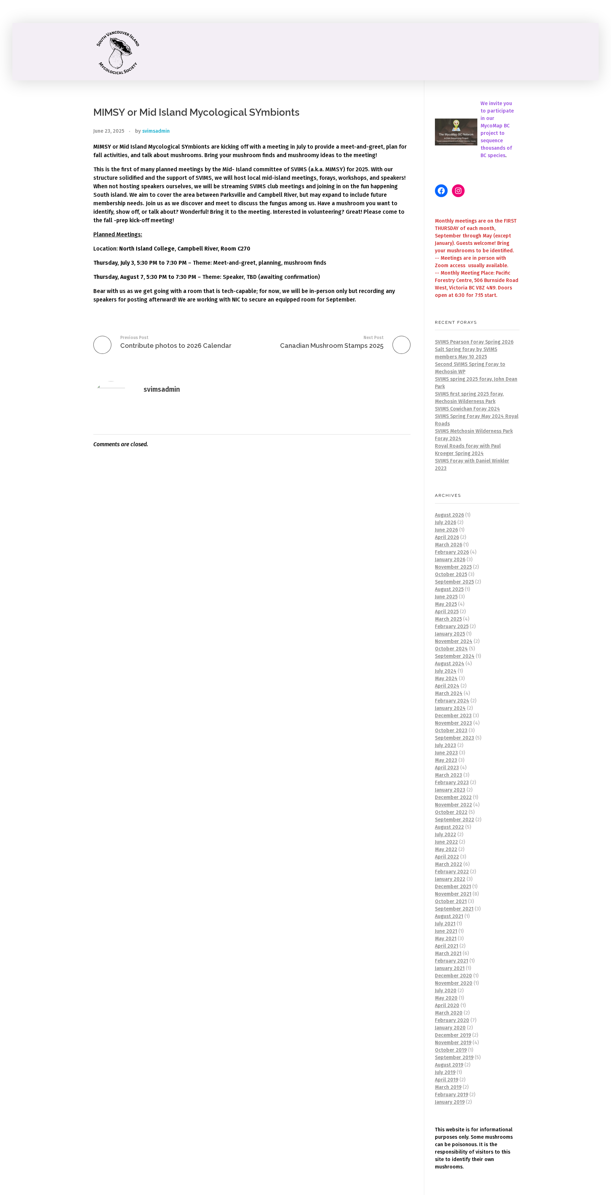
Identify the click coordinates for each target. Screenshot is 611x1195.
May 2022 (446, 849)
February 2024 (452, 701)
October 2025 (451, 574)
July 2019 (445, 1072)
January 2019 (450, 1102)
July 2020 (445, 991)
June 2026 (446, 530)
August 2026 (449, 515)
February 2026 (452, 552)
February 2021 (451, 961)
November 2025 (453, 567)
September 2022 (454, 820)
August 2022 (449, 827)
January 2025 (450, 634)
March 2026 (448, 545)
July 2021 (445, 924)
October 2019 (451, 1050)
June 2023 (446, 753)
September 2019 (454, 1058)
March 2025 (448, 619)
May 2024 (446, 679)
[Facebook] (441, 190)
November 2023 (453, 723)
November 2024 (453, 641)
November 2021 (453, 894)
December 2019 (453, 1035)
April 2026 (447, 537)
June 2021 (446, 931)
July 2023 (445, 745)
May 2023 (446, 760)
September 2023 (454, 738)
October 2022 (451, 812)
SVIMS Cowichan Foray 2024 (467, 409)
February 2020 (452, 1020)
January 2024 (450, 708)
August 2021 (449, 916)
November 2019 (453, 1043)
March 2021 (448, 953)
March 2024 (448, 693)
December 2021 (453, 887)
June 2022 (446, 842)
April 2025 (447, 612)
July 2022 (445, 835)
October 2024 (451, 649)
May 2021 (445, 939)
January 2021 (450, 968)
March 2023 (448, 775)
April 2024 (447, 686)
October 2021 (451, 901)
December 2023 (453, 716)
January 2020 (450, 1028)
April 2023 (447, 768)
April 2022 (447, 857)
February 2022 (452, 872)
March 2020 (448, 1013)
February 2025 (452, 627)
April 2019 (446, 1080)
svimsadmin (156, 131)
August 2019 (449, 1065)
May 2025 (446, 604)
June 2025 (446, 597)
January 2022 (450, 879)
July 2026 (445, 522)
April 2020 (447, 1005)
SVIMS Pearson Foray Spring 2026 (474, 342)
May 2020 (446, 998)
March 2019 (448, 1087)
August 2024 (449, 664)
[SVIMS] (119, 51)
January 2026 (450, 560)
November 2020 (453, 983)
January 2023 (450, 790)
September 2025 (454, 582)
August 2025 (449, 589)
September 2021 (454, 909)
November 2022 (453, 805)
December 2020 (453, 976)
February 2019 (451, 1095)
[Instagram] (458, 190)
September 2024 (455, 656)
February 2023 (452, 783)
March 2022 (448, 864)
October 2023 (451, 731)
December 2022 (453, 797)
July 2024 (445, 671)
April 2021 (446, 946)
